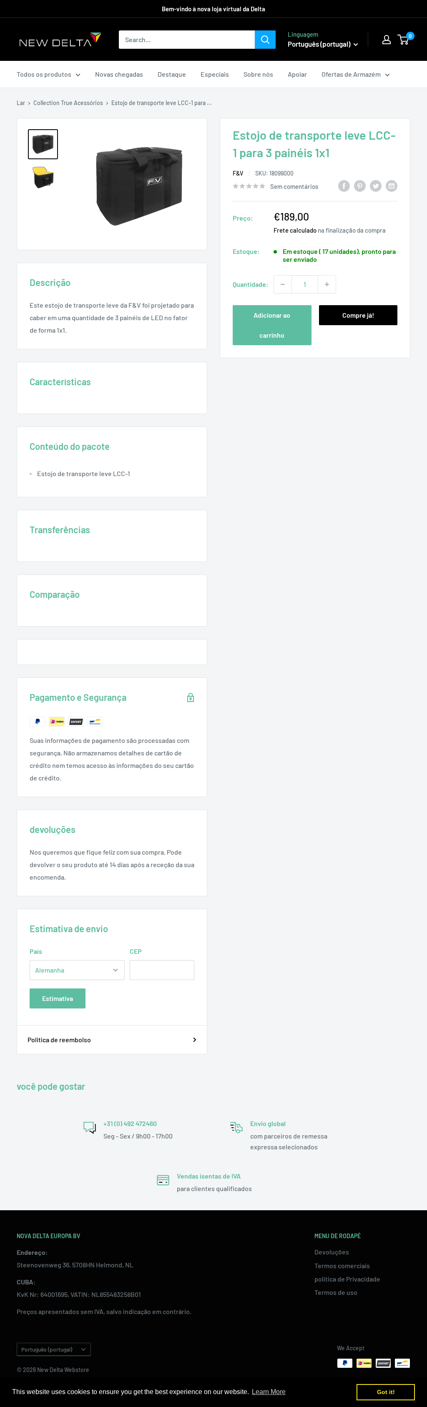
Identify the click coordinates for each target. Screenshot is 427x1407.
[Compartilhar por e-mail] (391, 185)
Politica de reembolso (59, 1039)
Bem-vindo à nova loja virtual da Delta (213, 9)
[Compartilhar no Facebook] (344, 185)
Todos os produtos (44, 74)
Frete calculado (295, 230)
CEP (136, 951)
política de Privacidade (347, 1279)
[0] (403, 40)
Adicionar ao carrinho (272, 325)
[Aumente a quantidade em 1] (327, 284)
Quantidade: (251, 284)
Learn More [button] (269, 1391)
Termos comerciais (342, 1265)
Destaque (172, 74)
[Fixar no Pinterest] (360, 185)
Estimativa (57, 998)
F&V (238, 173)
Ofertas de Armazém (351, 74)
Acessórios (88, 102)
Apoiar (297, 74)
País (36, 951)
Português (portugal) (46, 1349)
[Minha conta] (386, 39)
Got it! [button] (386, 1392)
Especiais (215, 74)
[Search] (265, 39)
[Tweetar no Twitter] (376, 185)
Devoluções (331, 1252)
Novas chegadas (119, 74)
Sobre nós (258, 74)
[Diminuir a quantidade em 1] (282, 284)
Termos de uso (335, 1292)
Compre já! (358, 315)
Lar (21, 102)
